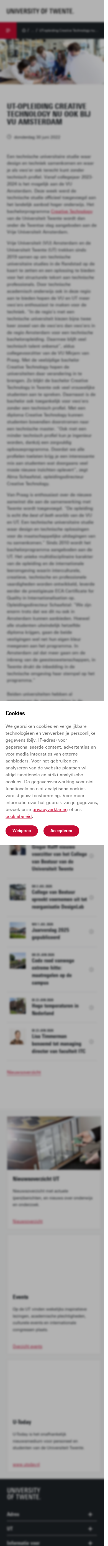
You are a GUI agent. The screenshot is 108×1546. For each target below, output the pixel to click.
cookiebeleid (19, 816)
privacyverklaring (50, 809)
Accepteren (61, 830)
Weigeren (21, 830)
